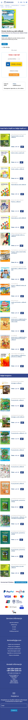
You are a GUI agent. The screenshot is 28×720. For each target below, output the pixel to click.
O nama (14, 629)
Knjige (1, 5)
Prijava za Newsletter (14, 655)
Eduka (2, 6)
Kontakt (14, 627)
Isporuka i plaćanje (14, 622)
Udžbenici (7, 5)
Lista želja (15, 74)
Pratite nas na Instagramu (14, 646)
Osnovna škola (15, 5)
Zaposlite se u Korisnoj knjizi (14, 653)
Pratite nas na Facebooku (14, 644)
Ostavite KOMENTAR (21, 582)
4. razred (23, 5)
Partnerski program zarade (14, 651)
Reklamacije (14, 624)
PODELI (4, 44)
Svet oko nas (8, 6)
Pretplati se (14, 710)
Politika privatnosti (14, 631)
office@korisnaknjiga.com (14, 673)
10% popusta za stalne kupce (14, 648)
